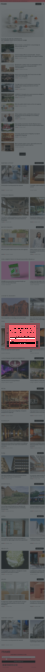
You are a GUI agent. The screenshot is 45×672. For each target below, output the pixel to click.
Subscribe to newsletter (22, 343)
